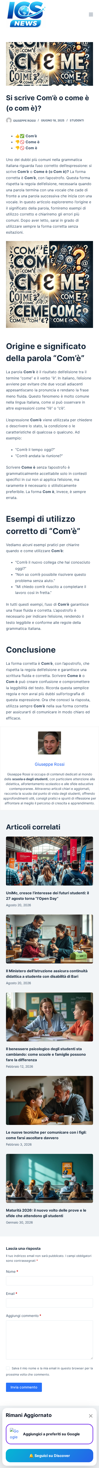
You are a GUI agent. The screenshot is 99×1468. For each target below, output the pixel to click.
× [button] (90, 1415)
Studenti (77, 120)
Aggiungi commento (23, 1315)
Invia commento (24, 1387)
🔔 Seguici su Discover (49, 1455)
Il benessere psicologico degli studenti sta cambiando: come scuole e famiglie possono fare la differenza (46, 1054)
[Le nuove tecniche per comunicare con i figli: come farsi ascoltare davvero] (49, 1100)
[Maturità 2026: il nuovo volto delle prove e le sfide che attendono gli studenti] (49, 1178)
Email (11, 1293)
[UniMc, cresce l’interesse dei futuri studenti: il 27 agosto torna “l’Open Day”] (49, 861)
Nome (12, 1271)
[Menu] (91, 14)
